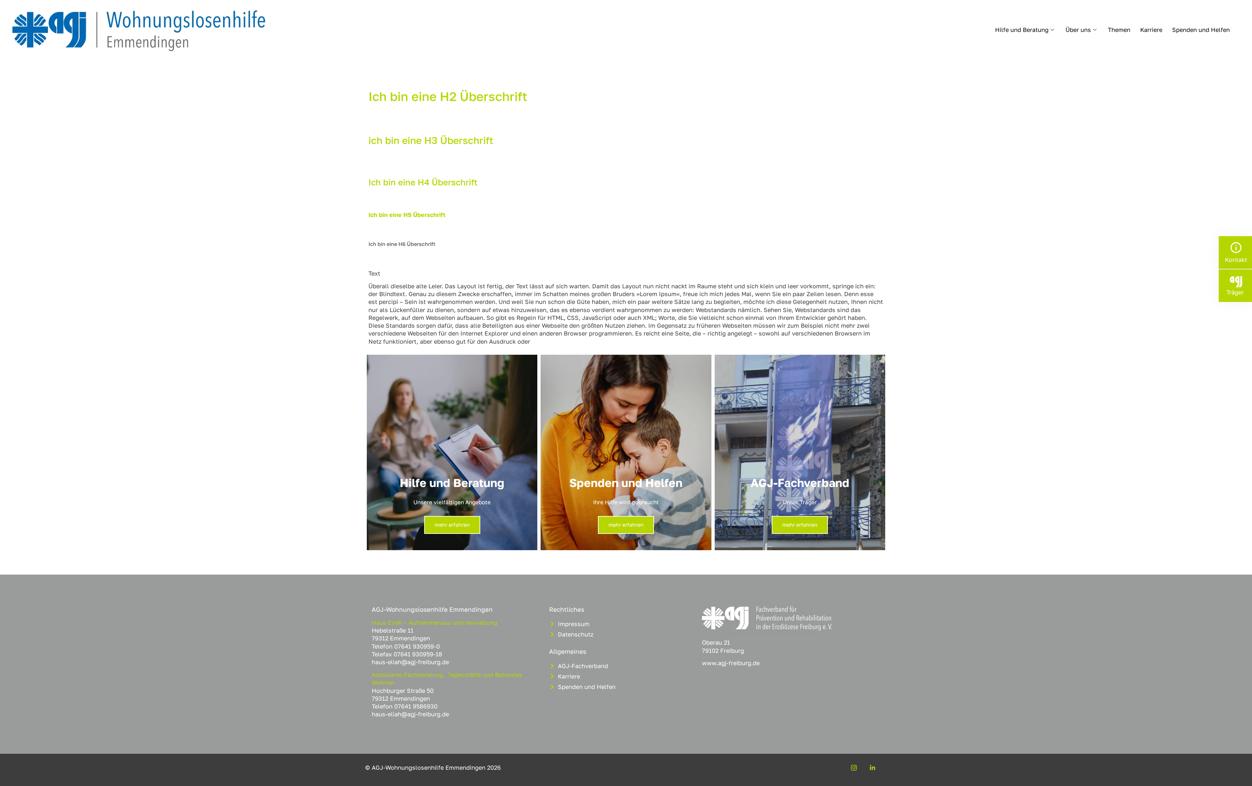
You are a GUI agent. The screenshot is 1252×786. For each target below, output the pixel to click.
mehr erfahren (452, 525)
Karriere (1151, 29)
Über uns (1078, 29)
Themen (1119, 29)
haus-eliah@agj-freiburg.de (410, 661)
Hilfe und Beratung (1022, 29)
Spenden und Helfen (1201, 29)
